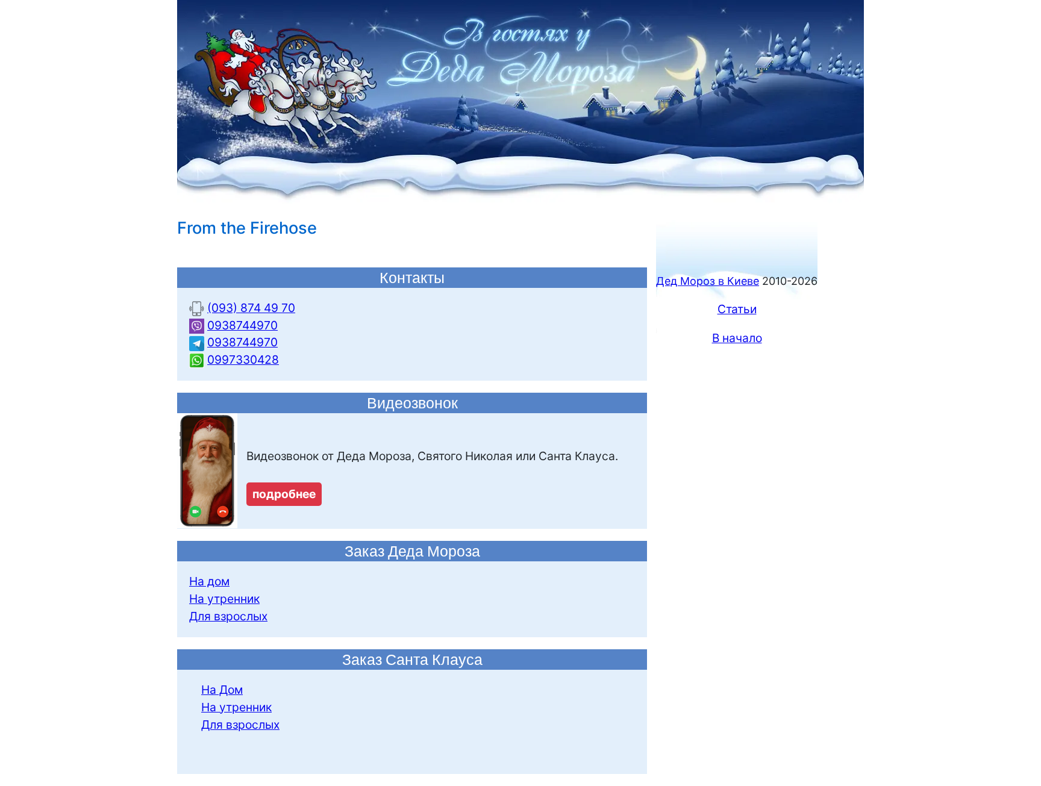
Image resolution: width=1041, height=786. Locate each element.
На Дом (222, 689)
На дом (209, 581)
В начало (737, 338)
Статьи (737, 309)
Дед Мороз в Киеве (707, 281)
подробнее (284, 494)
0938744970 (242, 325)
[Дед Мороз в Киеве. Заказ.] (520, 100)
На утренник (224, 598)
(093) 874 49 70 (251, 308)
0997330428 (243, 359)
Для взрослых (228, 616)
